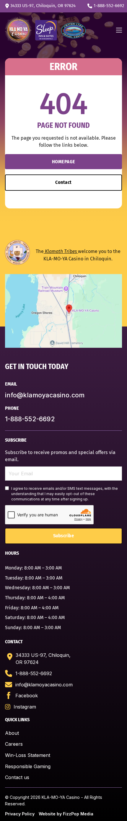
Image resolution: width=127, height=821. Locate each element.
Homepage (63, 161)
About (12, 733)
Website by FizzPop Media (66, 813)
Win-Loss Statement (27, 755)
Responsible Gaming (28, 766)
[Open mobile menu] (119, 30)
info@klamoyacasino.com (44, 395)
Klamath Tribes (61, 251)
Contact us (17, 777)
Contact (63, 182)
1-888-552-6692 (30, 419)
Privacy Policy (20, 813)
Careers (14, 744)
